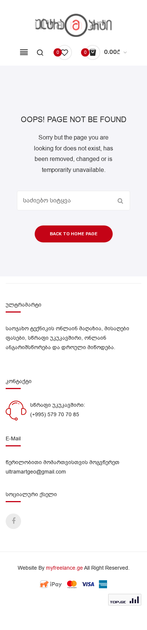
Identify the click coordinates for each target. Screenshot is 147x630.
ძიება (120, 200)
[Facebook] (13, 521)
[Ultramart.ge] (74, 25)
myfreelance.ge (64, 568)
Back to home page (74, 233)
